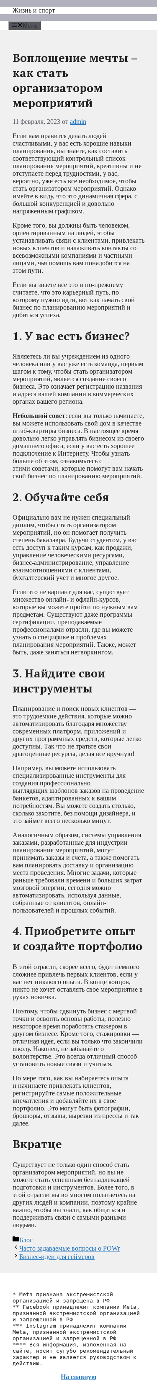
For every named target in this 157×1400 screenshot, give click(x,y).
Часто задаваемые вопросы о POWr (69, 1248)
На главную (78, 1376)
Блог (26, 1240)
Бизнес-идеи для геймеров (57, 1256)
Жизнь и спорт (34, 10)
